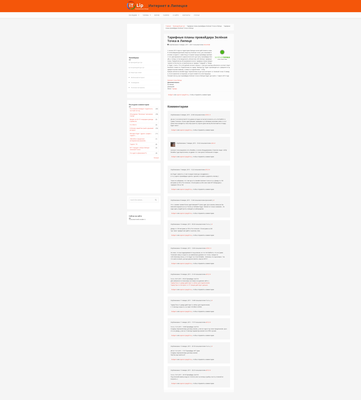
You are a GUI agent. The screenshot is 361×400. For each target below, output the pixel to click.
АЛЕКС (207, 115)
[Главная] (137, 5)
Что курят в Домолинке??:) (138, 153)
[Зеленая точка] (222, 55)
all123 (207, 170)
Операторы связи (135, 72)
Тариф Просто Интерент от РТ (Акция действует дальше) (189, 285)
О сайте (176, 15)
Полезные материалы (138, 87)
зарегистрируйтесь (183, 95)
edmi (212, 143)
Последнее (132, 14)
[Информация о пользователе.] (173, 144)
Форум (156, 15)
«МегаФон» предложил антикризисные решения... (138, 140)
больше (156, 158)
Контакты (186, 15)
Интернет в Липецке (167, 5)
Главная (168, 26)
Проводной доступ (136, 62)
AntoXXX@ (207, 45)
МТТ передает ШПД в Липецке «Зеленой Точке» (139, 148)
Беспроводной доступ (137, 67)
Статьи (196, 15)
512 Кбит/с (133, 125)
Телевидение (135, 82)
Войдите (171, 95)
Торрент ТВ (133, 144)
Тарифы (145, 14)
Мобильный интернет (138, 77)
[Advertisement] (144, 37)
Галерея (166, 15)
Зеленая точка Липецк (174, 80)
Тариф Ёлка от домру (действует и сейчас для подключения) (190, 283)
